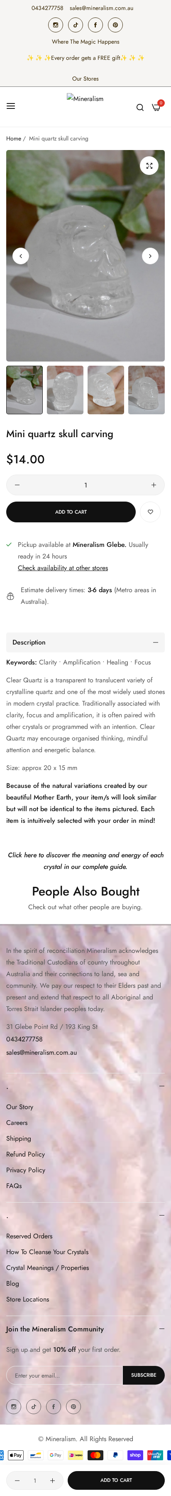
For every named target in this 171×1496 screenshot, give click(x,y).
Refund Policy (25, 1154)
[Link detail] (55, 24)
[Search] (140, 107)
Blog (12, 1283)
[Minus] (17, 484)
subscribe (143, 1375)
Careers (16, 1122)
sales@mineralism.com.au (41, 1052)
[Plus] (154, 484)
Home (13, 138)
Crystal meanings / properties (47, 1267)
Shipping (18, 1138)
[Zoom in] (149, 165)
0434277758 (24, 1039)
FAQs (14, 1186)
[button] (150, 255)
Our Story (19, 1107)
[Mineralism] (85, 107)
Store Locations (27, 1299)
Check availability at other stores (63, 568)
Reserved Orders (29, 1236)
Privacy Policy (25, 1170)
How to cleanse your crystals (47, 1252)
